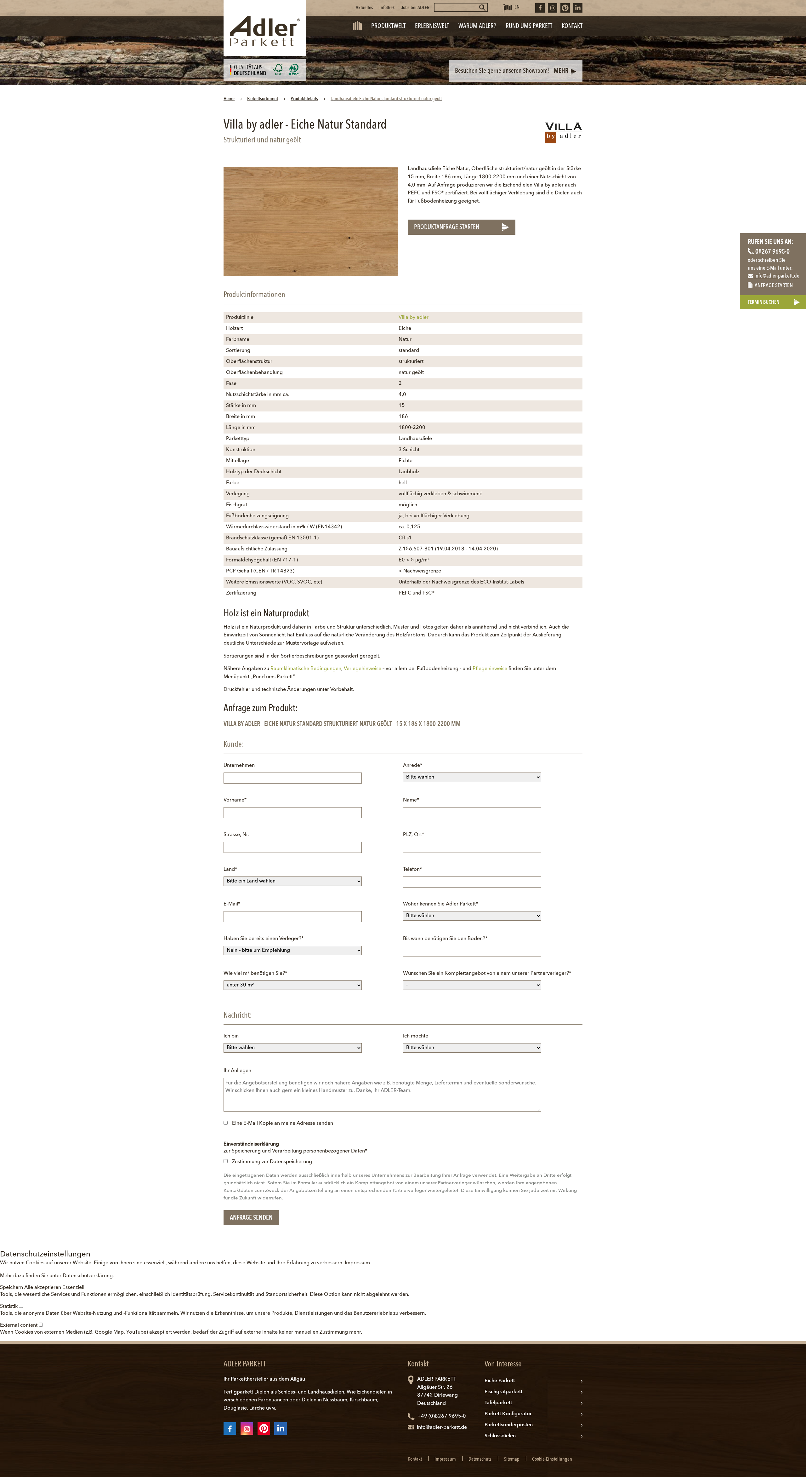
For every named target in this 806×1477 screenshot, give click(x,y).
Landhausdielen (326, 1392)
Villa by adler (414, 317)
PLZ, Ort (414, 834)
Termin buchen (763, 302)
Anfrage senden (251, 1218)
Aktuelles (364, 7)
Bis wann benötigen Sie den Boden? (445, 938)
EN (516, 7)
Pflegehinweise (490, 668)
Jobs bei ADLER (415, 7)
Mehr (561, 71)
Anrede (414, 765)
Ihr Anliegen (237, 1070)
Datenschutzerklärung (88, 1276)
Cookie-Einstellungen (552, 1459)
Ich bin (231, 1036)
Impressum (357, 1263)
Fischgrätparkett (503, 1391)
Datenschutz (479, 1459)
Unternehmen (239, 765)
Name (414, 800)
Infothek (387, 7)
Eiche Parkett (500, 1380)
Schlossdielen (500, 1436)
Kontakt (415, 1459)
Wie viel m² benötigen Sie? (255, 973)
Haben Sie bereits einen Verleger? (264, 938)
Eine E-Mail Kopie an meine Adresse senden (282, 1123)
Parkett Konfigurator (508, 1414)
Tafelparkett (498, 1402)
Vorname (235, 800)
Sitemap (511, 1459)
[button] (12, 1287)
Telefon (414, 869)
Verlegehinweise (362, 668)
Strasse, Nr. (236, 834)
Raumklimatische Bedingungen (305, 668)
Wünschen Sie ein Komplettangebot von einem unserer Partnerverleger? (487, 973)
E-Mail (235, 904)
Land (235, 869)
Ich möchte (415, 1036)
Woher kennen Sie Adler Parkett (440, 904)
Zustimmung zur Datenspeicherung (272, 1161)
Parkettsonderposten (509, 1425)
